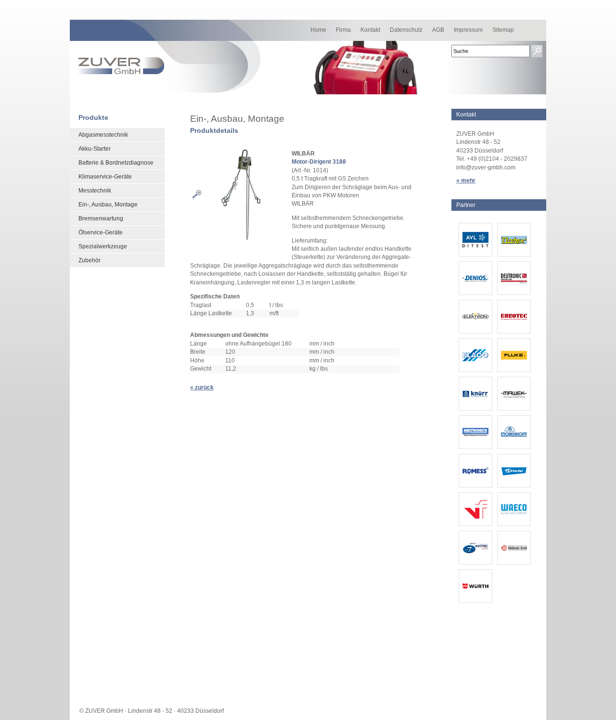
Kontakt (370, 29)
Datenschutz (406, 29)
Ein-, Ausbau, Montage (108, 204)
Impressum (468, 29)
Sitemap (503, 29)
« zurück (202, 387)
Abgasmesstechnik (103, 134)
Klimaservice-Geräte (105, 176)
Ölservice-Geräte (100, 232)
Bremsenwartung (100, 218)
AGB (438, 29)
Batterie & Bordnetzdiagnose (116, 162)
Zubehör (89, 260)
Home (318, 29)
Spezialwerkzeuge (102, 246)
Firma (343, 29)
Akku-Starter (94, 148)
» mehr (465, 180)
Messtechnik (94, 190)
